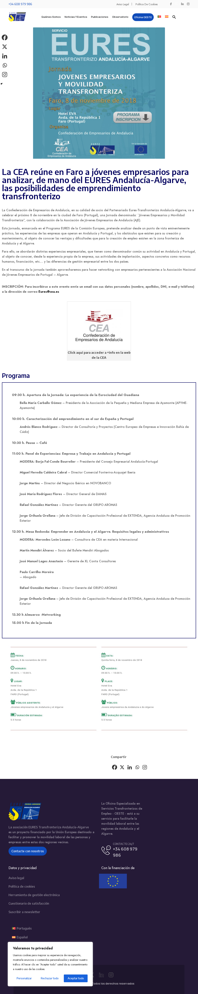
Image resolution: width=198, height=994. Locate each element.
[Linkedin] (129, 767)
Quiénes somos (51, 17)
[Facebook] (114, 767)
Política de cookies (147, 4)
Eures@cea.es (48, 291)
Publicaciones (99, 17)
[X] (122, 767)
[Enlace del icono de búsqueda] (174, 16)
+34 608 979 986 (20, 4)
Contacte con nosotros (27, 851)
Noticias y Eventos (76, 17)
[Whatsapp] (137, 767)
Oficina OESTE (143, 17)
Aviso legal (122, 4)
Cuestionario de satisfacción (29, 903)
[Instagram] (144, 767)
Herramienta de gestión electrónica (34, 895)
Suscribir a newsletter (24, 912)
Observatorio (120, 17)
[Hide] (1, 83)
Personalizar (24, 978)
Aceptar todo (76, 978)
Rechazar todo (50, 978)
